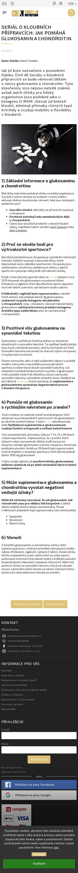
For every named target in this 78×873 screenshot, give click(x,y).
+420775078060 (18, 640)
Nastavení (39, 854)
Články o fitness (12, 694)
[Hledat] (54, 4)
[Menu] (5, 12)
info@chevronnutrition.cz (24, 635)
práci (48, 421)
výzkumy (22, 381)
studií (53, 277)
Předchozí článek (27, 604)
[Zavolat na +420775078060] (12, 4)
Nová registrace (11, 767)
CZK (71, 3)
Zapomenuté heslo (13, 771)
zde (56, 847)
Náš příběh (8, 709)
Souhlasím (39, 864)
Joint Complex (18, 230)
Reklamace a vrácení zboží (19, 680)
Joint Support (58, 227)
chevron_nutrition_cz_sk (23, 650)
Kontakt (6, 670)
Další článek (55, 604)
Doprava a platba (12, 675)
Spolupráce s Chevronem (18, 699)
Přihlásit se (39, 759)
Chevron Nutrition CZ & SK (24, 645)
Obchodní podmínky (14, 684)
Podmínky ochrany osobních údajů (24, 689)
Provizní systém (12, 704)
